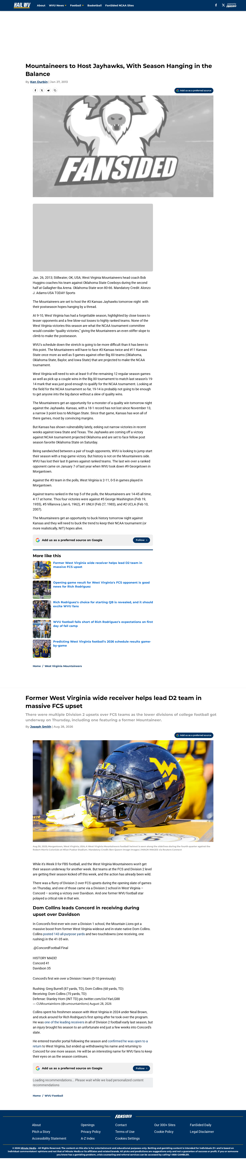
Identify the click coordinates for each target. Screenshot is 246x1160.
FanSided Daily (200, 1125)
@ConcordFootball (47, 948)
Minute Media (28, 1148)
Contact (121, 1125)
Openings (88, 1125)
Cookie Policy (164, 1132)
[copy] (55, 90)
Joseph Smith (40, 726)
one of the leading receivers (64, 1022)
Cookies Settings (127, 1138)
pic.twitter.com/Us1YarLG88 (99, 999)
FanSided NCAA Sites (119, 5)
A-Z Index (88, 1138)
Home (37, 666)
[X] (223, 5)
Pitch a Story (41, 1132)
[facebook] (216, 5)
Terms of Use (125, 1132)
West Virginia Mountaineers (63, 666)
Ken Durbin (39, 82)
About (41, 5)
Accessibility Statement (49, 1138)
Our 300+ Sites (164, 1125)
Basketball (94, 5)
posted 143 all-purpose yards (64, 934)
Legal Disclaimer (202, 1132)
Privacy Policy (91, 1132)
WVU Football (54, 1095)
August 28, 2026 (100, 1004)
